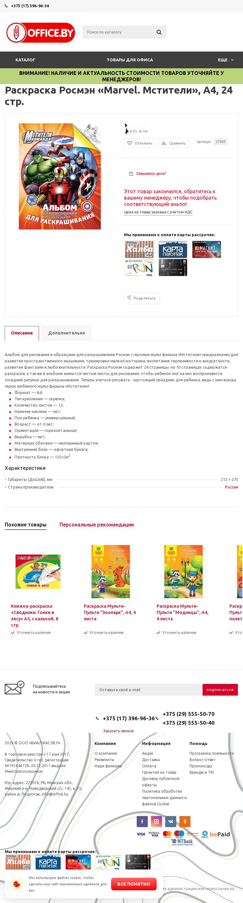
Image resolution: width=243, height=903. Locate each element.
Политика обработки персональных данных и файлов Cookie (164, 797)
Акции (147, 753)
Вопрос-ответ (203, 760)
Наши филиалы (108, 766)
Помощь (199, 743)
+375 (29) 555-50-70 (189, 714)
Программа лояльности (212, 753)
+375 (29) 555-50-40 (189, 723)
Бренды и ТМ (202, 772)
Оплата (149, 766)
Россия (231, 487)
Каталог (25, 60)
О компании (106, 753)
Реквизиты (104, 760)
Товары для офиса (130, 60)
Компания (105, 743)
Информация (156, 743)
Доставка (151, 760)
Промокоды (201, 766)
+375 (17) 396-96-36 (30, 5)
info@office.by (55, 794)
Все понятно (133, 884)
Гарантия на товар (159, 772)
